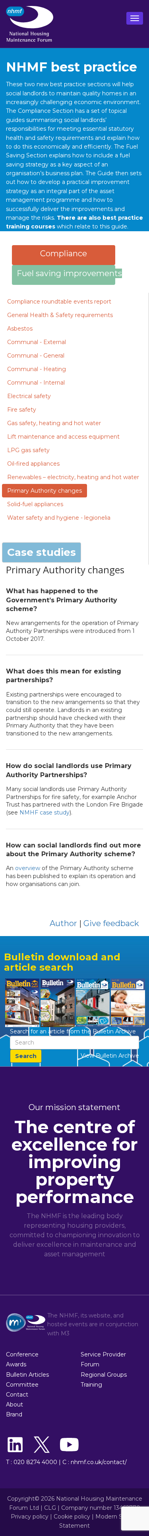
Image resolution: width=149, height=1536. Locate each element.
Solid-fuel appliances (35, 504)
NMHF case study (44, 812)
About (14, 1404)
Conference (22, 1354)
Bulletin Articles (27, 1374)
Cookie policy (72, 1516)
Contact (17, 1394)
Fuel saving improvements (69, 273)
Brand (14, 1414)
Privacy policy (29, 1516)
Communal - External (36, 342)
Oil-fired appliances (33, 463)
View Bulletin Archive (110, 1055)
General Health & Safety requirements (60, 315)
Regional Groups (104, 1374)
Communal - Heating (36, 369)
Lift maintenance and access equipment (63, 436)
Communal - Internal (36, 382)
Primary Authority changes (44, 490)
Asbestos (20, 328)
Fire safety (21, 409)
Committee (22, 1384)
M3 (65, 1333)
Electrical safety (29, 396)
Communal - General (35, 355)
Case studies (41, 552)
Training (91, 1384)
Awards (16, 1364)
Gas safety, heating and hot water (54, 423)
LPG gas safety (28, 450)
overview (27, 868)
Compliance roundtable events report (59, 301)
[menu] (134, 18)
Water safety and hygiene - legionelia (58, 517)
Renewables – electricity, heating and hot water (73, 477)
